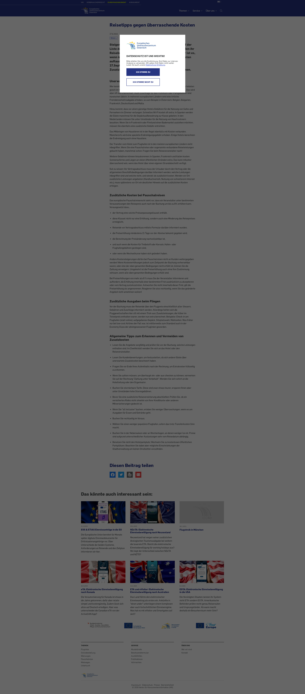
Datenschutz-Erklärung (155, 65)
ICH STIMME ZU (143, 72)
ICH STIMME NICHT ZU (143, 82)
